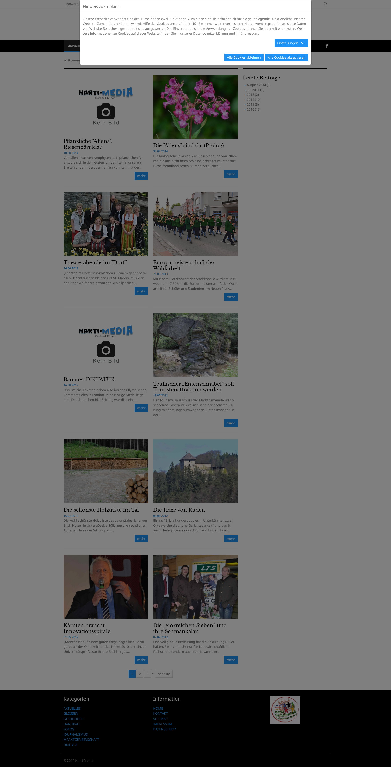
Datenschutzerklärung (210, 33)
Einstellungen (287, 43)
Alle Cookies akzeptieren (286, 57)
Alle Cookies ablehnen (244, 57)
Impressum (249, 33)
